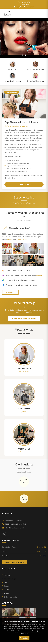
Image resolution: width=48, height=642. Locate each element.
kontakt (9, 239)
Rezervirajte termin (24, 318)
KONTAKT (10, 292)
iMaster (39, 275)
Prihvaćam (24, 638)
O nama (7, 590)
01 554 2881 (9, 524)
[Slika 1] (22, 55)
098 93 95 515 (22, 239)
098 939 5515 (25, 184)
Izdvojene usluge (10, 579)
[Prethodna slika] (3, 38)
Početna (7, 575)
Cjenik (6, 582)
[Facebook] (4, 534)
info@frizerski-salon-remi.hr (25, 7)
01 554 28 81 (25, 4)
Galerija (6, 586)
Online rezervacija (10, 597)
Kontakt (6, 593)
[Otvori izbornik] (43, 13)
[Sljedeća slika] (45, 38)
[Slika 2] (25, 55)
